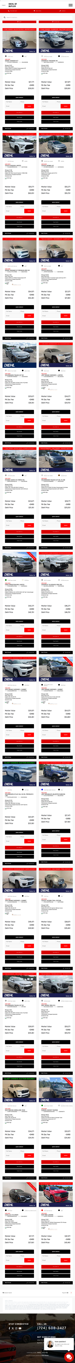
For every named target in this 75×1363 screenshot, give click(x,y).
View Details (19, 117)
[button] (35, 40)
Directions (38, 11)
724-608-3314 (31, 128)
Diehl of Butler (8, 128)
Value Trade (19, 121)
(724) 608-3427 (13, 11)
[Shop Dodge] (3, 5)
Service (63, 11)
